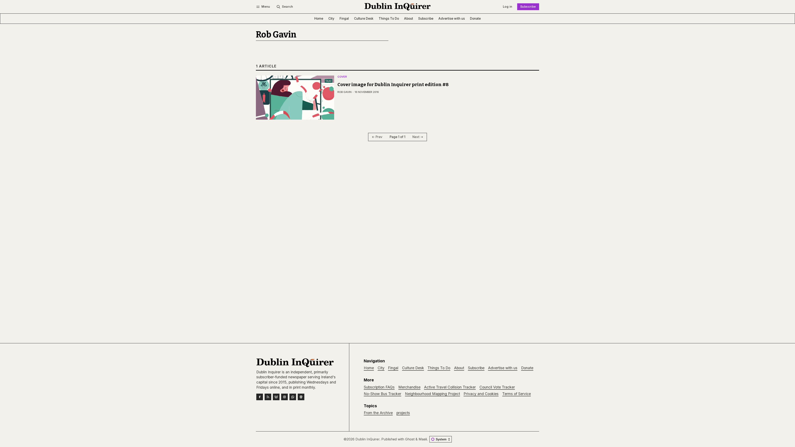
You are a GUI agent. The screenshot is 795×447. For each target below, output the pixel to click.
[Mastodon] (301, 397)
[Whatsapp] (292, 397)
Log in (507, 6)
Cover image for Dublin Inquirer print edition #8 (393, 84)
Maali (423, 439)
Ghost (409, 439)
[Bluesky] (276, 397)
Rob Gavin (344, 92)
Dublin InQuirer (367, 439)
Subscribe (528, 6)
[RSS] (268, 397)
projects (403, 413)
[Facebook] (259, 397)
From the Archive (378, 413)
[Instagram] (284, 397)
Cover (342, 77)
